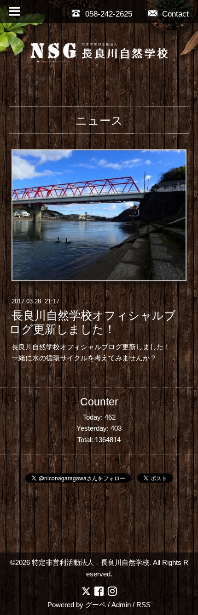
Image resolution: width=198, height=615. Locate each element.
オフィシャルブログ (91, 347)
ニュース (99, 120)
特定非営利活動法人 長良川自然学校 (90, 562)
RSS (143, 605)
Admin (121, 605)
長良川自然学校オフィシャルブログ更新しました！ (92, 322)
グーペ (95, 605)
